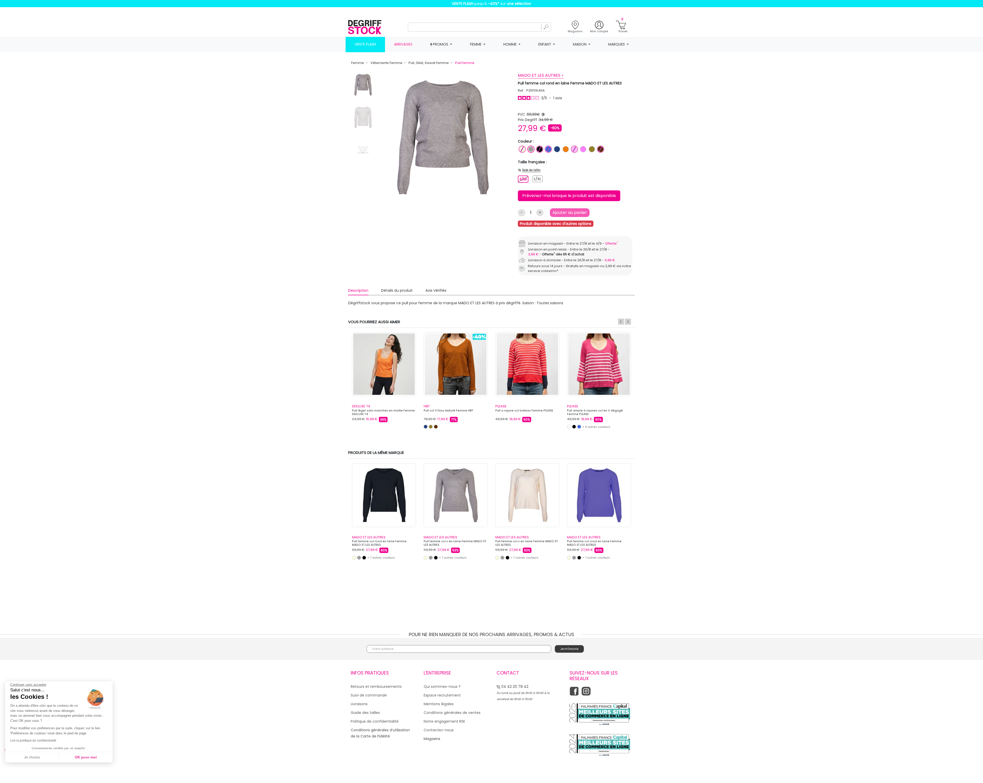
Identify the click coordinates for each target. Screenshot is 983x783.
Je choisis (32, 757)
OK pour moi (86, 757)
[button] (580, 341)
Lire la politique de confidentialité (33, 740)
